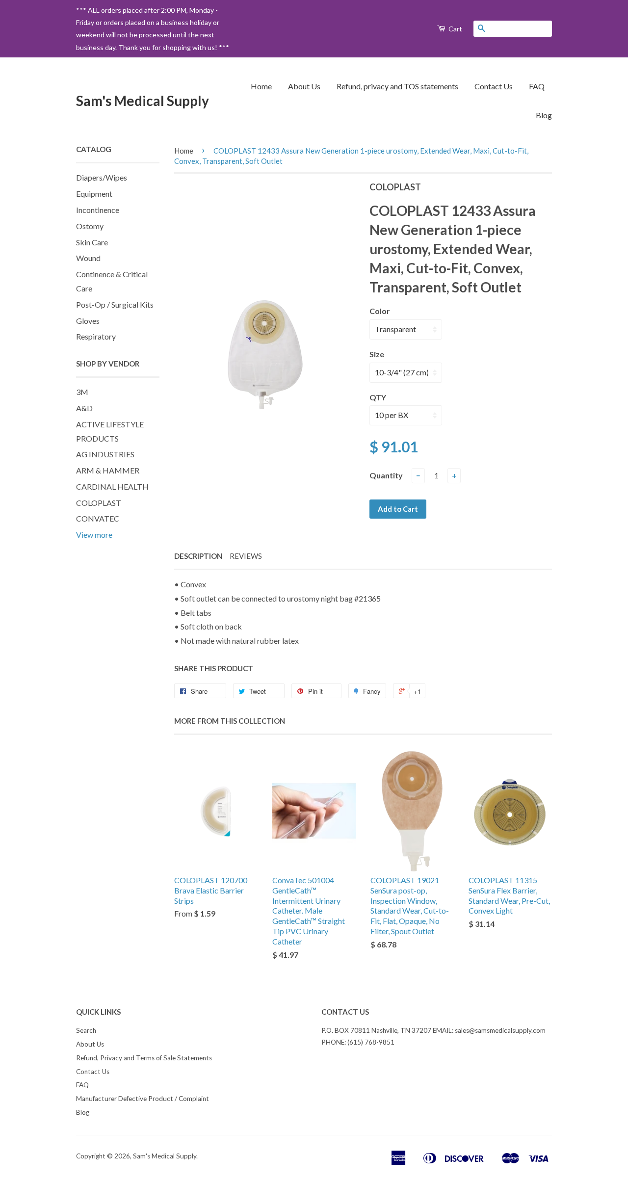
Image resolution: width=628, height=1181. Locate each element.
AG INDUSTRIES (105, 454)
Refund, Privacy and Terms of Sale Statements (144, 1058)
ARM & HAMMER (107, 470)
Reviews (246, 555)
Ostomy (90, 226)
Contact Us (493, 86)
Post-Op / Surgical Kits (115, 304)
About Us (304, 86)
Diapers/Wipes (101, 177)
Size (376, 354)
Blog (544, 115)
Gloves (88, 320)
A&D (84, 408)
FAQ (537, 86)
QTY (377, 397)
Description (198, 555)
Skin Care (92, 242)
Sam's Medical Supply (142, 100)
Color (379, 310)
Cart (454, 29)
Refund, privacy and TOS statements (397, 86)
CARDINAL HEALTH (112, 486)
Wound (88, 257)
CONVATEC (97, 518)
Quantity (386, 475)
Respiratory (96, 336)
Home (261, 86)
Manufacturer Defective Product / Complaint (142, 1098)
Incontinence (97, 209)
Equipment (94, 193)
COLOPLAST (98, 502)
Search (86, 1030)
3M (82, 391)
